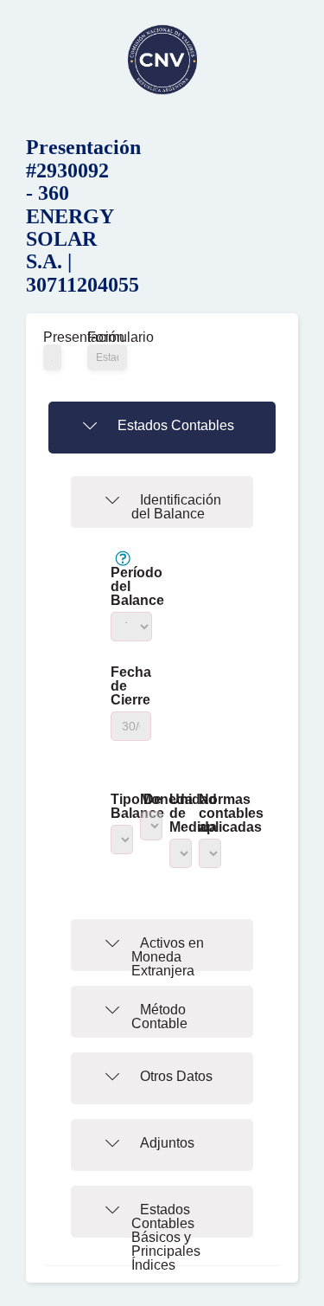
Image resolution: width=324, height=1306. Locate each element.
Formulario (107, 337)
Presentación (52, 337)
